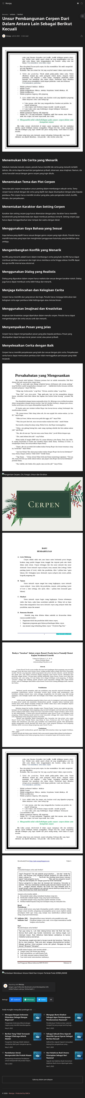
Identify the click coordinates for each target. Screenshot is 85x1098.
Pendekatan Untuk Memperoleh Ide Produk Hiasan (18, 1054)
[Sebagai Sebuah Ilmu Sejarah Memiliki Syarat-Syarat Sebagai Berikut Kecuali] (79, 1037)
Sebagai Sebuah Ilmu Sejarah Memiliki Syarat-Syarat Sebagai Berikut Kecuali (59, 1036)
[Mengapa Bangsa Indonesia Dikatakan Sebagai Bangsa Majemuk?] (37, 1017)
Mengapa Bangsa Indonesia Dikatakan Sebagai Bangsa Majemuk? (16, 1017)
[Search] (81, 3)
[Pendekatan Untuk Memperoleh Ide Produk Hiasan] (37, 1055)
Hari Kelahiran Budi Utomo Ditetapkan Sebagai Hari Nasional (57, 1055)
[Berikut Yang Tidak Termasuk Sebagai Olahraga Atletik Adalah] (37, 1037)
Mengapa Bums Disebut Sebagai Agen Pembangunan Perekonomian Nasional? (58, 1017)
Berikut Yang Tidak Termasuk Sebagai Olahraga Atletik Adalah (17, 1036)
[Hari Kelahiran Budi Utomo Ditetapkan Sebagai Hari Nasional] (79, 1055)
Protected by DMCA (23, 1093)
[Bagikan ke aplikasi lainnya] (51, 999)
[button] (78, 3)
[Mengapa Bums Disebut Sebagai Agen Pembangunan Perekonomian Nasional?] (79, 1017)
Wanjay (9, 3)
